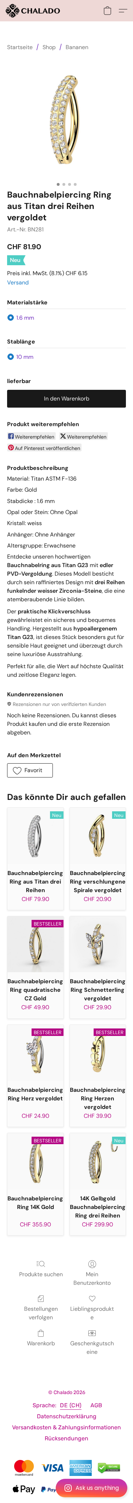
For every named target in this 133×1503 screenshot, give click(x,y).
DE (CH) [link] (71, 1405)
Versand (18, 282)
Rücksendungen (66, 1438)
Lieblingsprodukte (92, 1313)
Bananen (77, 47)
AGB (96, 1405)
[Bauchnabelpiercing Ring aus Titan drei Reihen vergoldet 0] (66, 118)
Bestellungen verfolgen (41, 1313)
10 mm (24, 357)
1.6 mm (25, 317)
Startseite (20, 47)
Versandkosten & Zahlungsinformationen (66, 1427)
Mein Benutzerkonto (92, 1279)
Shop (49, 47)
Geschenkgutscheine (92, 1348)
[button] (66, 1488)
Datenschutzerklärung (66, 1416)
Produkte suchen (41, 1274)
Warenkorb (41, 1343)
